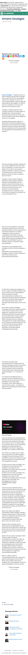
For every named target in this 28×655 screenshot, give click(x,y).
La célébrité (9, 13)
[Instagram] (16, 56)
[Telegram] (21, 56)
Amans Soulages (7, 95)
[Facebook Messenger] (18, 56)
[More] (3, 59)
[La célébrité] (2, 13)
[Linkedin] (23, 56)
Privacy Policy (7, 650)
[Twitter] (6, 56)
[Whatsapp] (11, 56)
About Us (21, 650)
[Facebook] (3, 56)
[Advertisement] (14, 39)
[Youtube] (13, 56)
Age (5, 602)
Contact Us (15, 650)
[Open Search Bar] (22, 13)
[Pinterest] (8, 56)
